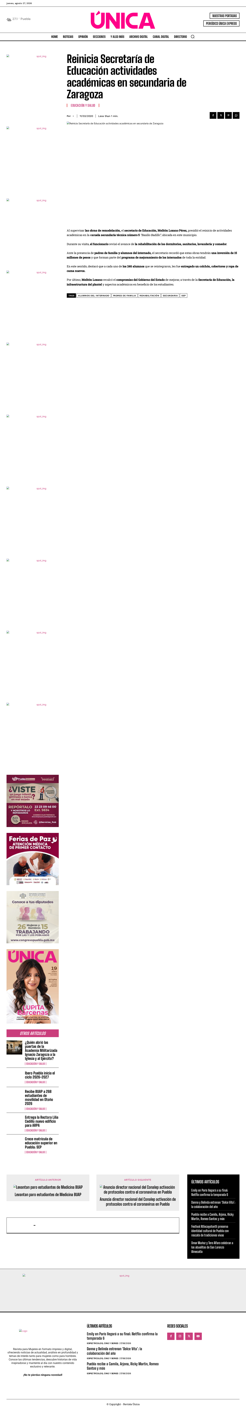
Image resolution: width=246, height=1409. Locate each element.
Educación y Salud (35, 1063)
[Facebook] (213, 115)
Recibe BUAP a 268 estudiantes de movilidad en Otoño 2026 (39, 1097)
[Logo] (123, 19)
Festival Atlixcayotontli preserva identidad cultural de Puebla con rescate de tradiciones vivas (210, 1230)
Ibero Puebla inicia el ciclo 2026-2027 (40, 1075)
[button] (193, 36)
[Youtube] (198, 1336)
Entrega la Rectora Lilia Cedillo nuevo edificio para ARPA (41, 1121)
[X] (220, 115)
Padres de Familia (124, 295)
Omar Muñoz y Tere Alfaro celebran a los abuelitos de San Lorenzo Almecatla (212, 1247)
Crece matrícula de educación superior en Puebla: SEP (41, 1143)
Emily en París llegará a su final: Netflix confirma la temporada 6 (122, 1336)
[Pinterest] (228, 115)
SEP (183, 295)
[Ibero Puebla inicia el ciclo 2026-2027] (14, 1077)
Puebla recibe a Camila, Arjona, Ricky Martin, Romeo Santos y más (123, 1366)
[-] (22, 1225)
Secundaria (170, 295)
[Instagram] (180, 1336)
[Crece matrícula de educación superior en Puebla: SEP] (14, 1144)
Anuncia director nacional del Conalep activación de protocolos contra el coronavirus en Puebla (138, 1201)
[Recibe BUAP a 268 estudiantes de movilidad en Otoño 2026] (14, 1097)
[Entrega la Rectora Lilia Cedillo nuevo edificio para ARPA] (14, 1122)
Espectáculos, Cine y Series (102, 1343)
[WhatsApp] (236, 115)
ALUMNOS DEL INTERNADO (93, 295)
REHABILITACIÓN (149, 295)
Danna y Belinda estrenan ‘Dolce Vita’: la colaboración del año (114, 1351)
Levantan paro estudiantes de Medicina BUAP (48, 1194)
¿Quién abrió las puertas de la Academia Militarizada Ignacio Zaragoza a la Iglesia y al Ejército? (41, 1050)
